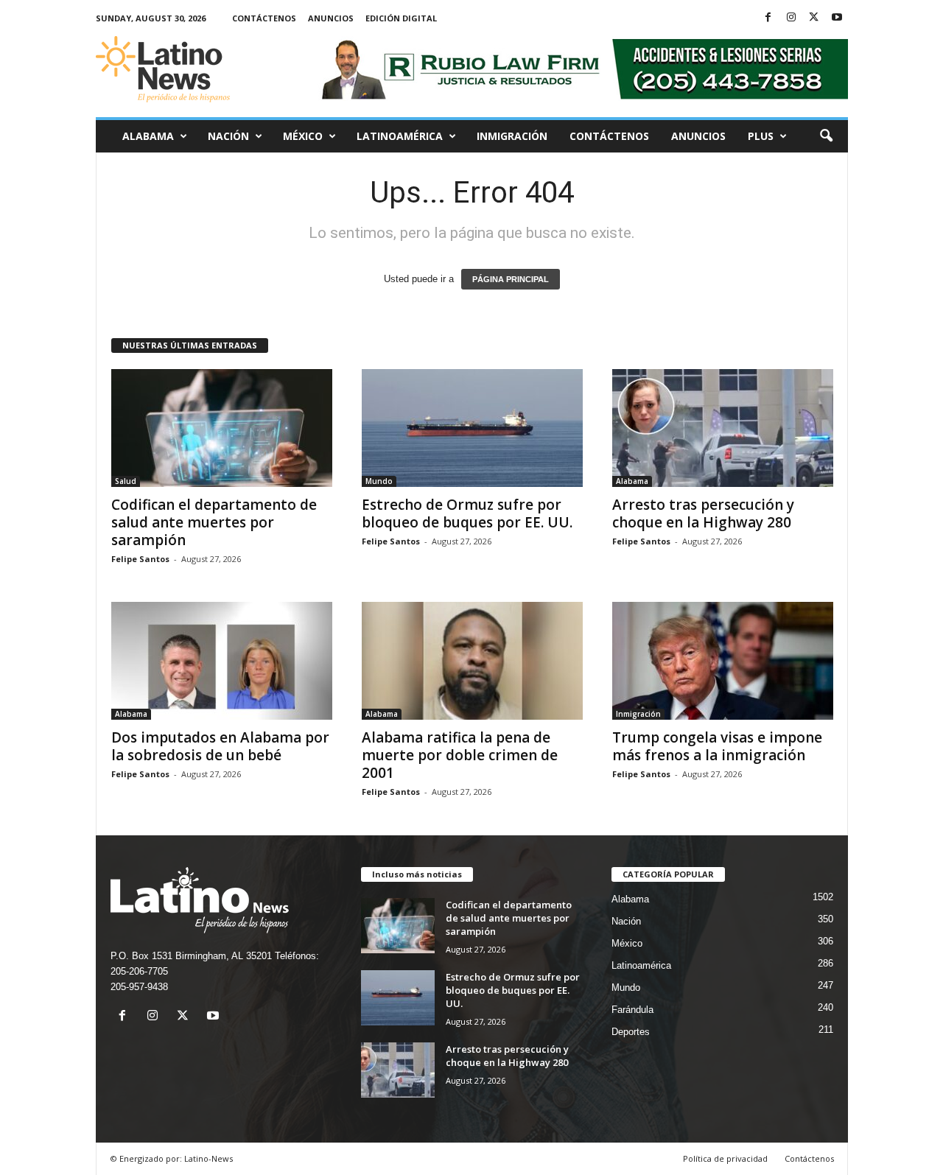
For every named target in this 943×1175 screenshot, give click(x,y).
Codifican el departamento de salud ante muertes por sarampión (214, 522)
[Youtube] (837, 18)
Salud (125, 481)
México (303, 136)
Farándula (632, 1009)
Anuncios (331, 18)
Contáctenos (264, 18)
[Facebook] (768, 18)
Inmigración (512, 136)
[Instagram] (791, 18)
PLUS (761, 136)
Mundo (379, 481)
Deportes (630, 1031)
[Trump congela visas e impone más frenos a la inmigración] (722, 661)
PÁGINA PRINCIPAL (510, 279)
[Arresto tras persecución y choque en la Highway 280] (722, 428)
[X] (814, 18)
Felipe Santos (140, 558)
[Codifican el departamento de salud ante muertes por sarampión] (221, 428)
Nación (228, 136)
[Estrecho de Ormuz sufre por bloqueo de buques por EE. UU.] (472, 428)
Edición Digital (401, 18)
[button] (826, 136)
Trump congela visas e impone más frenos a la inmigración (717, 746)
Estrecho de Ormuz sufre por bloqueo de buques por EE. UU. (467, 513)
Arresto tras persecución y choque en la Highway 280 (703, 513)
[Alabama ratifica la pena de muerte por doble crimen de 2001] (472, 661)
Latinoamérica (400, 136)
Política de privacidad (725, 1158)
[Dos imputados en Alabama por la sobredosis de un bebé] (221, 661)
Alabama (148, 136)
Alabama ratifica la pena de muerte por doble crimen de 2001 (460, 755)
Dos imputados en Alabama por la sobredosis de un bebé (220, 746)
